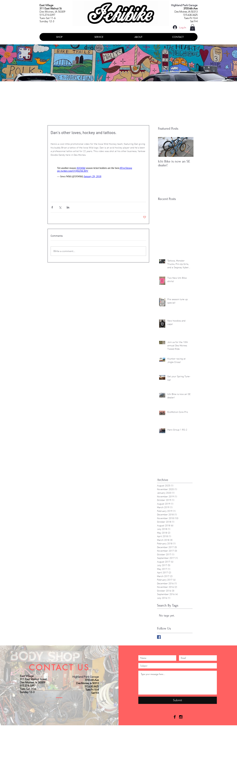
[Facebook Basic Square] (159, 637)
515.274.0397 (47, 14)
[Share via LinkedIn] (67, 207)
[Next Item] (188, 147)
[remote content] (98, 172)
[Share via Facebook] (52, 207)
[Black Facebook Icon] (174, 717)
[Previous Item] (163, 147)
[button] (192, 27)
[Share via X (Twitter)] (60, 207)
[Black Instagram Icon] (180, 717)
